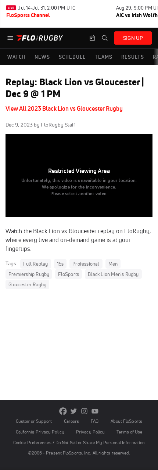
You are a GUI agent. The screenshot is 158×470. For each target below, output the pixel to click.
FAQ (94, 421)
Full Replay (35, 264)
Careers (71, 421)
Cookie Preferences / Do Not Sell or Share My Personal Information (79, 442)
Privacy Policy (90, 432)
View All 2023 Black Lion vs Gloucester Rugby (64, 108)
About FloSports (126, 421)
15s (60, 264)
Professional (85, 264)
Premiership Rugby (28, 274)
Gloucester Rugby (27, 284)
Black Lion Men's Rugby (113, 274)
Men (113, 264)
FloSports (68, 274)
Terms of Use (129, 432)
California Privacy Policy (40, 432)
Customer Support (34, 421)
